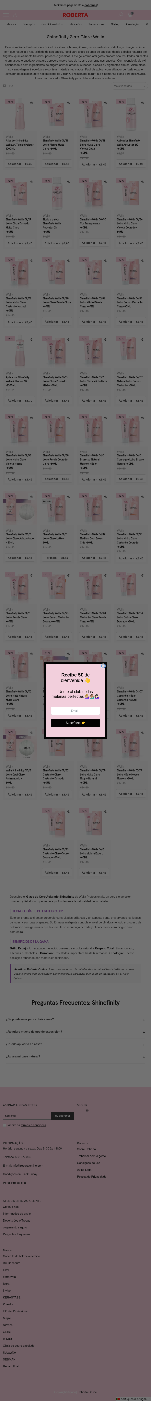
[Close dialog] (103, 666)
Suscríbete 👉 (75, 723)
